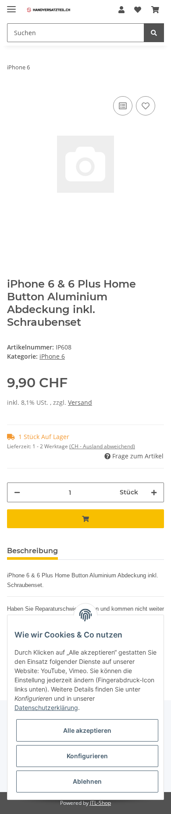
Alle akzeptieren (87, 730)
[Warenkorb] (155, 9)
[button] (121, 9)
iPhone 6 (52, 356)
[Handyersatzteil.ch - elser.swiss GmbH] (48, 10)
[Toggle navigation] (11, 5)
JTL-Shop (100, 803)
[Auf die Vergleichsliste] (122, 105)
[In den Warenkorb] (85, 518)
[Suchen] (154, 32)
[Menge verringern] (17, 492)
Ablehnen (87, 781)
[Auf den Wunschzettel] (145, 105)
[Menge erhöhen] (154, 492)
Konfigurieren (87, 756)
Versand (80, 402)
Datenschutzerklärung (46, 707)
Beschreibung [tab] (32, 551)
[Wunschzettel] (137, 9)
